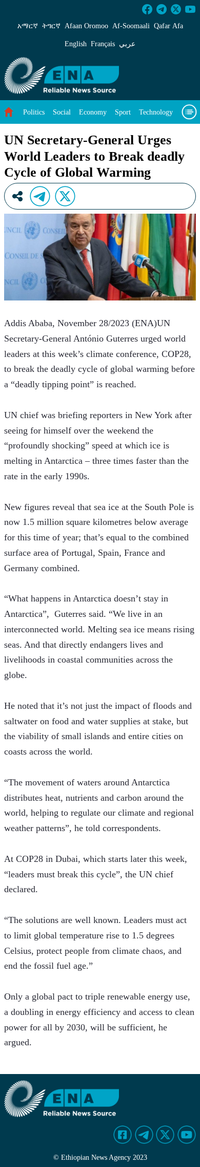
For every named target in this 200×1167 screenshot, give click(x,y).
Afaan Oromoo (86, 26)
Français (103, 44)
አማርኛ (27, 26)
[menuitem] (34, 112)
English (76, 44)
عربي (127, 44)
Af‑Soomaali (131, 26)
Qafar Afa (168, 26)
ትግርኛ (51, 26)
